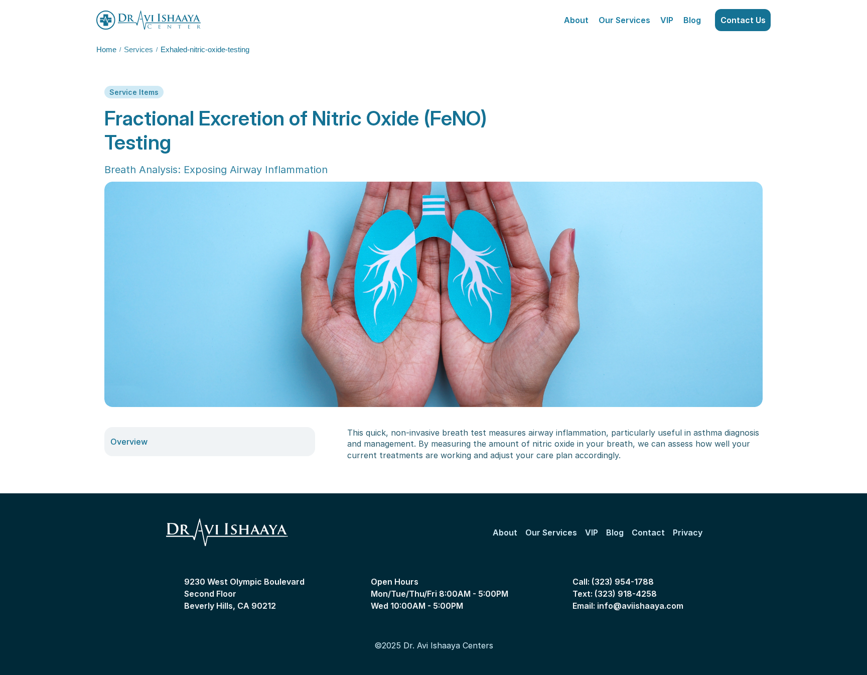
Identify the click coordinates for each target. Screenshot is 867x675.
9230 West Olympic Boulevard (245, 582)
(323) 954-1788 (623, 582)
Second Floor (210, 594)
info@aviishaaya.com (640, 606)
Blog (692, 20)
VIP (666, 20)
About (576, 20)
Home (106, 49)
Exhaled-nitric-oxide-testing (205, 49)
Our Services (624, 20)
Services (138, 49)
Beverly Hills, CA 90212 (230, 606)
